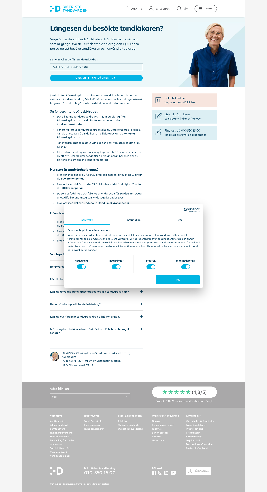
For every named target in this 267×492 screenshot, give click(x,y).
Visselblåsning (193, 436)
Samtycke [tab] (87, 220)
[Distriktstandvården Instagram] (161, 473)
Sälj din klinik (193, 440)
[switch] (116, 266)
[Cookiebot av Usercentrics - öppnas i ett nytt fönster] (186, 210)
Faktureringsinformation (199, 444)
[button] (204, 8)
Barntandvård (57, 428)
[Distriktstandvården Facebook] (155, 473)
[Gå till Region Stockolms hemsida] (201, 471)
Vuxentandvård (58, 452)
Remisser (156, 436)
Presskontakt (193, 432)
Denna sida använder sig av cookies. (92, 484)
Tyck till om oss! (194, 428)
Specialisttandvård (60, 448)
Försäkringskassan (77, 95)
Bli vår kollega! (160, 432)
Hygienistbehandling (61, 432)
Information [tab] (133, 220)
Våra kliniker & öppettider (200, 421)
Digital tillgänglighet (197, 448)
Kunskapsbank (92, 425)
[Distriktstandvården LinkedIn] (167, 473)
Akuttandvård (57, 421)
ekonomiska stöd (109, 103)
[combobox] (90, 396)
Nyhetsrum (158, 440)
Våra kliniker (59, 389)
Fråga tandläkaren (94, 428)
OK (178, 279)
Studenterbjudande (128, 425)
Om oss (156, 421)
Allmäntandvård (59, 425)
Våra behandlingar (60, 455)
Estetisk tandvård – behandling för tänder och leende (62, 440)
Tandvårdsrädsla (93, 421)
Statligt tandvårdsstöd (130, 428)
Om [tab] (180, 220)
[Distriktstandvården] (85, 8)
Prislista (122, 421)
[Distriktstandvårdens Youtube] (174, 473)
